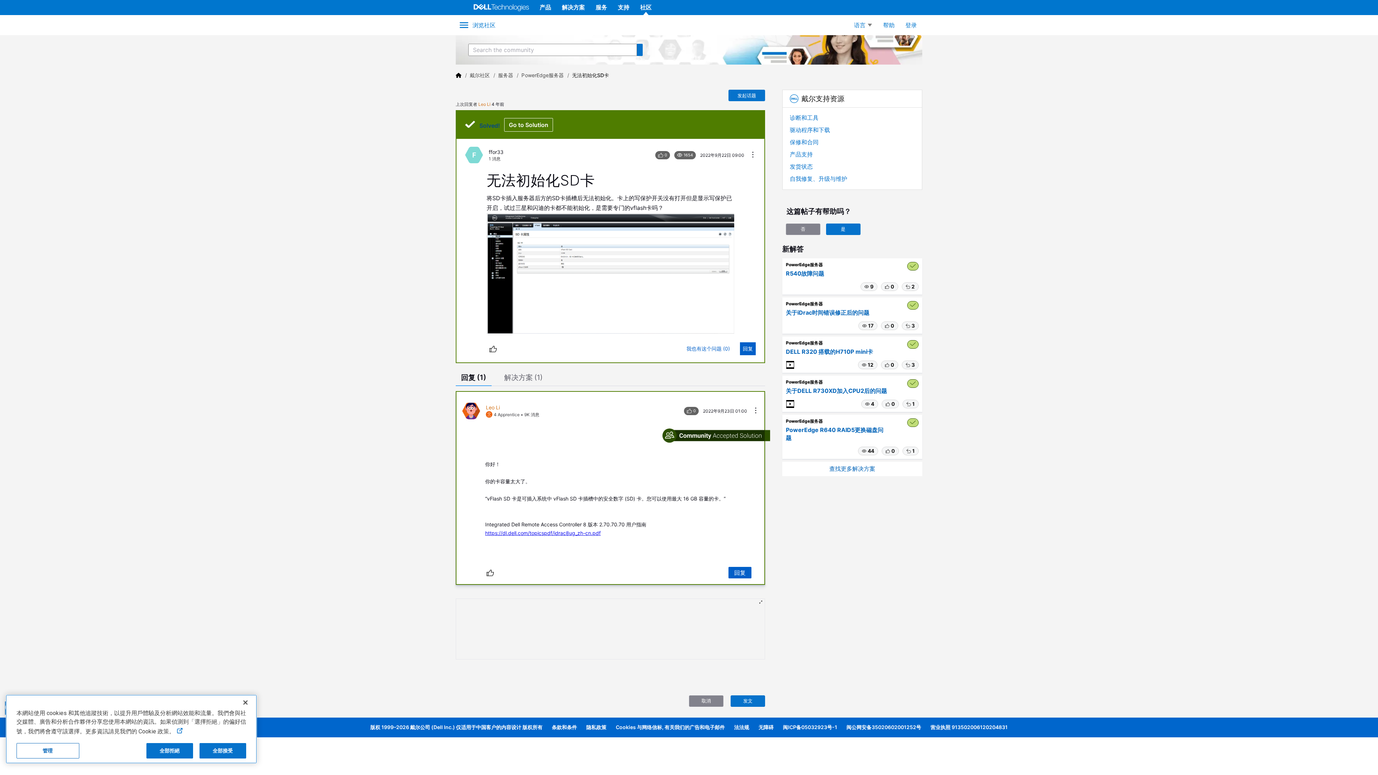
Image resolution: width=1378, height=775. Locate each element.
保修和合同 (804, 142)
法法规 (741, 727)
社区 (646, 7)
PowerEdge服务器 (542, 75)
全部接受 (223, 750)
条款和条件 (564, 727)
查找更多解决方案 (852, 468)
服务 (601, 7)
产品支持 (801, 154)
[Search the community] (640, 50)
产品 (545, 7)
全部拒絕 (170, 750)
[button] (869, 286)
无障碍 (766, 727)
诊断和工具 (804, 117)
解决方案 (573, 7)
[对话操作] (753, 155)
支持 (623, 7)
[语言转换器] (863, 25)
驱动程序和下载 (810, 129)
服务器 (505, 75)
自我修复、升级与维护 (818, 178)
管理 (48, 750)
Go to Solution (528, 124)
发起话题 (746, 95)
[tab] (474, 378)
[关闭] (245, 702)
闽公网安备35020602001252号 (884, 727)
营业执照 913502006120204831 (969, 727)
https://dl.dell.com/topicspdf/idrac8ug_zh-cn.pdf (543, 533)
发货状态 (801, 166)
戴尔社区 (480, 75)
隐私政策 (596, 727)
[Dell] (458, 75)
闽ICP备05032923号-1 (810, 727)
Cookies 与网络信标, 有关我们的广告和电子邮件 (670, 727)
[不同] (493, 348)
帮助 (889, 25)
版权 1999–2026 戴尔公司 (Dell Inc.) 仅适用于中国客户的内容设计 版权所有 (456, 727)
